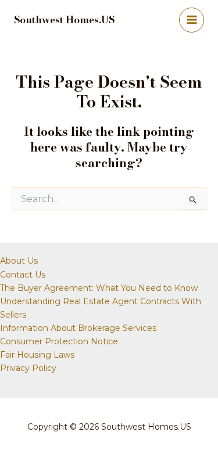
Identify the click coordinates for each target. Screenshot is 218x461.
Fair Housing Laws (37, 355)
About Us (19, 260)
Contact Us (22, 274)
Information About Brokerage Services (78, 328)
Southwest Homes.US (64, 19)
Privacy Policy (28, 368)
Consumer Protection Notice (59, 341)
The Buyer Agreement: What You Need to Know (99, 288)
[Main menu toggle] (191, 20)
